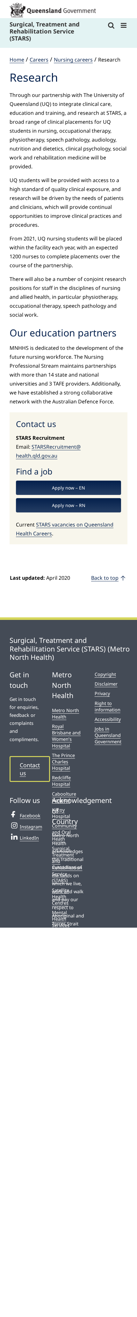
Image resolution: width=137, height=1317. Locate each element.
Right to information (107, 706)
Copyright (105, 674)
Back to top (105, 577)
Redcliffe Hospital (61, 781)
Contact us (30, 769)
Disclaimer (106, 684)
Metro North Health (65, 713)
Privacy (102, 693)
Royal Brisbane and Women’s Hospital (66, 735)
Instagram (31, 827)
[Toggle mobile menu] (124, 25)
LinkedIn (29, 838)
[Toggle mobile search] (111, 25)
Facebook (30, 816)
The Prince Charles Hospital (63, 761)
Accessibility (108, 719)
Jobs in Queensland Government (108, 735)
